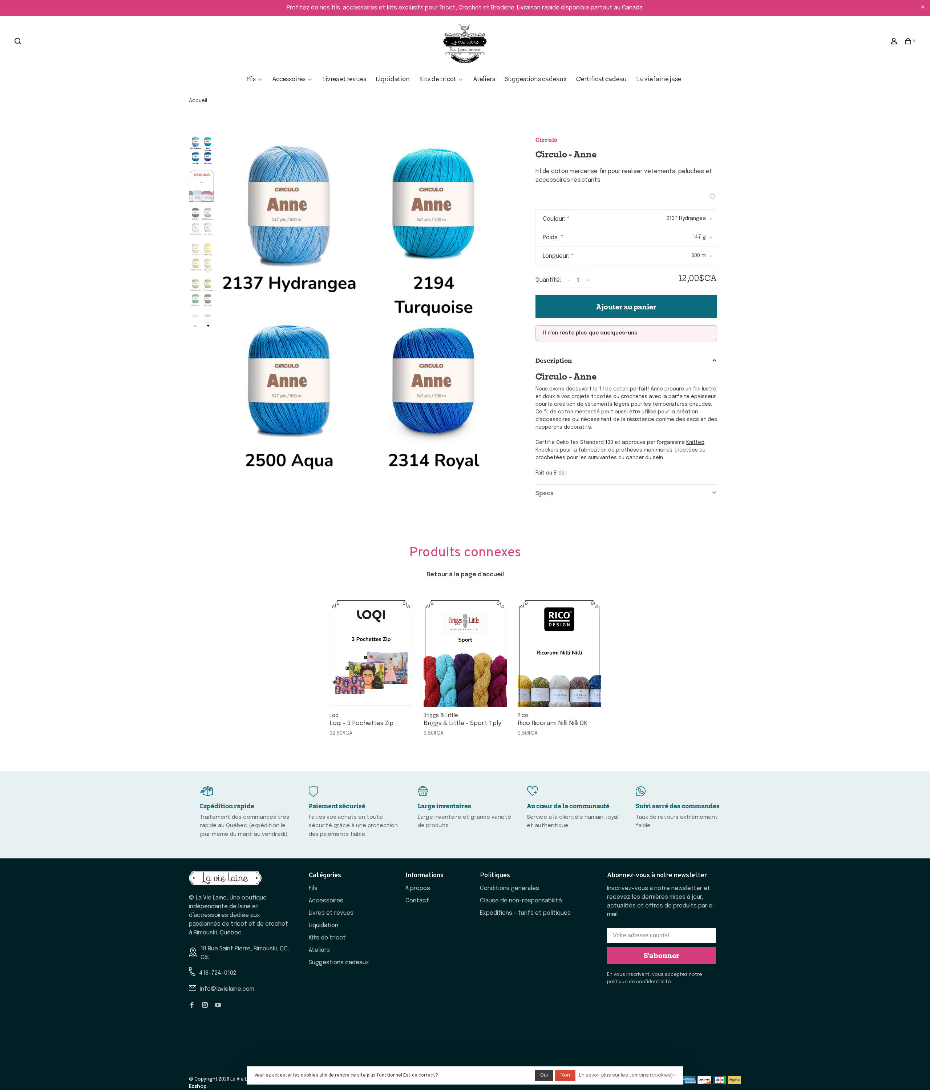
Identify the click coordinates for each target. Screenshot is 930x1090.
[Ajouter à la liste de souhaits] (712, 198)
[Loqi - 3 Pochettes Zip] (371, 652)
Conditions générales (509, 888)
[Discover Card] (704, 1082)
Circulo (546, 139)
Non (565, 1075)
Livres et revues (344, 79)
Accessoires (289, 79)
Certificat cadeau (601, 79)
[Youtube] (218, 1006)
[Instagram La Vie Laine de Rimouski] (205, 1006)
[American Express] (689, 1082)
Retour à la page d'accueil (465, 575)
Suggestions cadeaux (536, 79)
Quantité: (548, 280)
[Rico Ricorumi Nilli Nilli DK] (559, 652)
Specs (544, 493)
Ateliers (484, 79)
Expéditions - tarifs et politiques (525, 913)
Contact (417, 901)
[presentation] (201, 151)
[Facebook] (192, 1006)
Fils (251, 79)
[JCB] (719, 1082)
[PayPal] (734, 1082)
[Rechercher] (19, 42)
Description (553, 360)
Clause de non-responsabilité (521, 901)
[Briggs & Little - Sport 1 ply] (465, 652)
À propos (417, 888)
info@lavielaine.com (227, 989)
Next (208, 325)
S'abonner (661, 955)
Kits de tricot (437, 79)
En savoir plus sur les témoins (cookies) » (627, 1075)
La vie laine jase (658, 79)
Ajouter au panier (626, 306)
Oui (544, 1075)
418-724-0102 (217, 973)
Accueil (198, 100)
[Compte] (895, 42)
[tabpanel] (361, 311)
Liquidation (393, 79)
